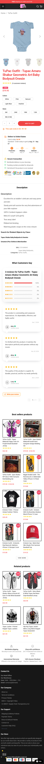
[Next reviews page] (39, 400)
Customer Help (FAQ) (8, 725)
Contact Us (5, 723)
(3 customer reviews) (19, 83)
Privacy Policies (6, 698)
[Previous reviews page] (29, 400)
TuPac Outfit (12, 13)
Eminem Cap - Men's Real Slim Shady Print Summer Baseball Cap (31, 545)
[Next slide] (40, 36)
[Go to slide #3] (28, 62)
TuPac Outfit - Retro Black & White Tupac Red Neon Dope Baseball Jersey (31, 593)
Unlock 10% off (4, 754)
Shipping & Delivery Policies (10, 714)
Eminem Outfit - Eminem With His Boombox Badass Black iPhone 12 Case (32, 512)
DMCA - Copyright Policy (9, 701)
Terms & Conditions (7, 695)
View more (22, 558)
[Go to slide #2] (17, 62)
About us (4, 692)
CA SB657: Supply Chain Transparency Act (15, 704)
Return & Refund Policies (9, 720)
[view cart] (41, 6)
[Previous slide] (4, 36)
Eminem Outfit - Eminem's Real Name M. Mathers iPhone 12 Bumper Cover (11, 545)
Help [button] (40, 761)
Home (3, 13)
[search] (37, 6)
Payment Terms (6, 717)
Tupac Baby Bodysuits (25, 250)
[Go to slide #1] (6, 62)
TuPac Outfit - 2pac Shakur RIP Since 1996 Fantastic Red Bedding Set (11, 477)
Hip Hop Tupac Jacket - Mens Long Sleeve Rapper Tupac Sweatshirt (31, 629)
